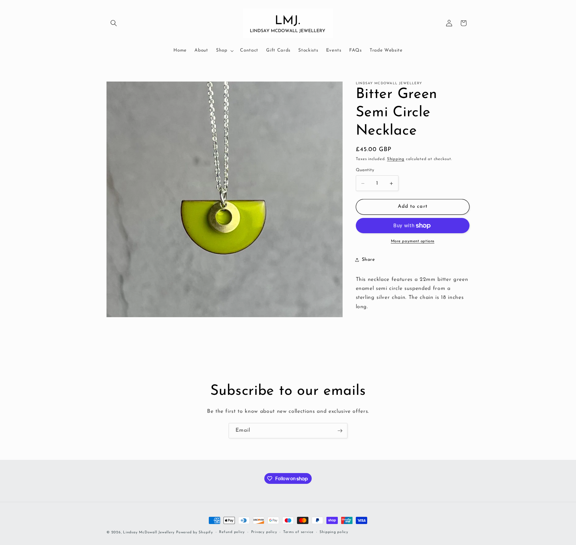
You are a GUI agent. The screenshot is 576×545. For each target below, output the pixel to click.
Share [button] (368, 259)
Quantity (365, 170)
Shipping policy (334, 532)
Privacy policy (264, 532)
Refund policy (232, 532)
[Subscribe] (340, 431)
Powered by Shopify (194, 532)
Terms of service (298, 532)
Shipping (395, 159)
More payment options (412, 241)
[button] (113, 23)
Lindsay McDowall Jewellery (149, 532)
